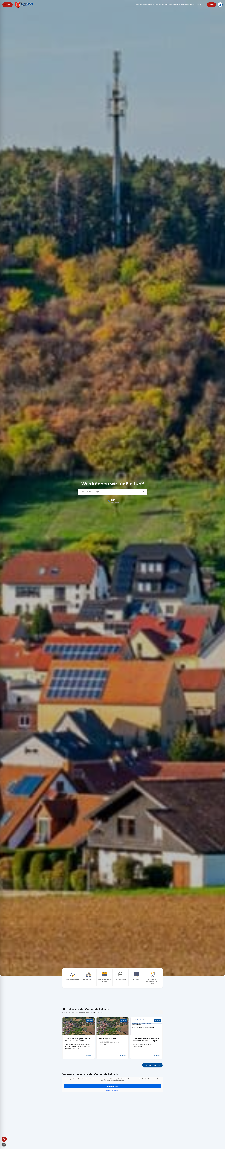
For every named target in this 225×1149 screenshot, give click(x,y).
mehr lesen (88, 1055)
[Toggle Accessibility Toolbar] (4, 1139)
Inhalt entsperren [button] (112, 1086)
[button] (7, 4)
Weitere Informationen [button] (112, 1090)
